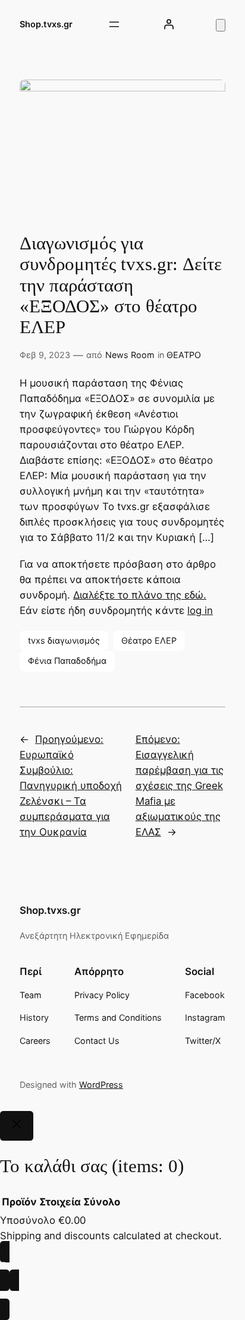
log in (200, 610)
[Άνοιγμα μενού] (114, 24)
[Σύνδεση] (168, 24)
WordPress (101, 1085)
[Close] (16, 1126)
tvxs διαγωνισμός (64, 640)
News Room (130, 355)
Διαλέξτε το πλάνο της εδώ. (139, 595)
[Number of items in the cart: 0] (220, 25)
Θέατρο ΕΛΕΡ (149, 640)
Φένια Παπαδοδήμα (67, 661)
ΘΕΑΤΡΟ (184, 355)
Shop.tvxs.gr (46, 24)
